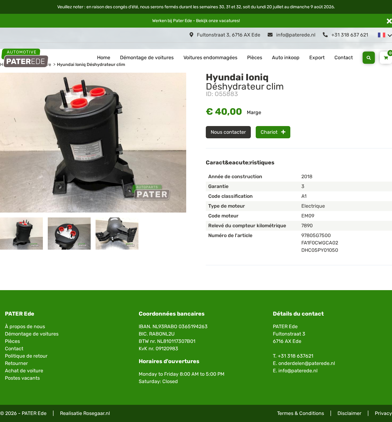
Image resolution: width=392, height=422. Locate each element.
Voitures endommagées (210, 57)
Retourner (16, 363)
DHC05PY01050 (319, 250)
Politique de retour (26, 356)
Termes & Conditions (300, 413)
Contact (343, 57)
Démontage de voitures (147, 57)
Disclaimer (349, 413)
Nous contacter (228, 132)
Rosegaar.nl (96, 413)
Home (103, 57)
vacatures (229, 20)
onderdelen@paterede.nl (306, 363)
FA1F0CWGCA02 (319, 243)
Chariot (270, 132)
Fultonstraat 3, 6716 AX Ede (228, 35)
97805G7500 (316, 235)
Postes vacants (22, 378)
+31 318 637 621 (349, 35)
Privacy (383, 413)
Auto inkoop (286, 57)
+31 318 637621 (295, 356)
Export (317, 57)
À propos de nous (25, 326)
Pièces (254, 57)
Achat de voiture (24, 371)
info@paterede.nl (295, 35)
